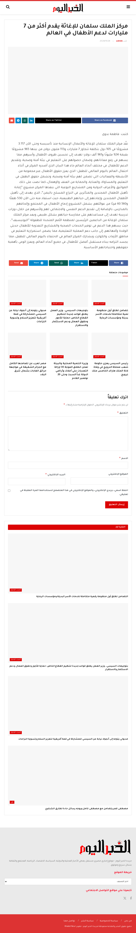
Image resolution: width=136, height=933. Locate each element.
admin (119, 41)
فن (12, 802)
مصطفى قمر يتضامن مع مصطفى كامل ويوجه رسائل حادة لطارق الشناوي (86, 809)
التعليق (122, 412)
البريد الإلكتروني (55, 474)
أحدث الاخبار (99, 304)
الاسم (123, 458)
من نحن (128, 921)
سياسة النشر (87, 921)
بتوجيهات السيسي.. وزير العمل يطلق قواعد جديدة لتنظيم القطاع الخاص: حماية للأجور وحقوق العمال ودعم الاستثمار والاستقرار (69, 318)
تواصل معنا (69, 921)
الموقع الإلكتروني (118, 474)
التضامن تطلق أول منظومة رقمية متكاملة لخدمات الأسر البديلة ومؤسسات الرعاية (112, 314)
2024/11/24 (105, 41)
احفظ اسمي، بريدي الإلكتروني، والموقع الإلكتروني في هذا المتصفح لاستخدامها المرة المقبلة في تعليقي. (74, 492)
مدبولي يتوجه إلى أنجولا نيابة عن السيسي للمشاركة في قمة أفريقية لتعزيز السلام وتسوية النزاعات (73, 739)
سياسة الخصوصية (109, 921)
